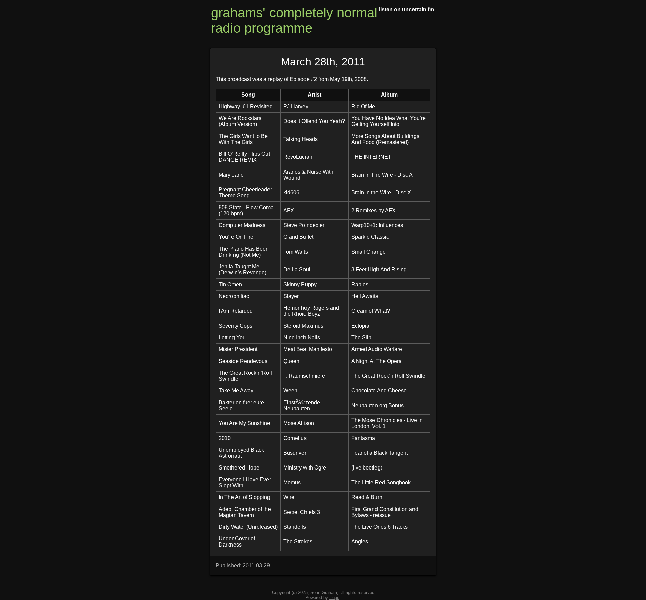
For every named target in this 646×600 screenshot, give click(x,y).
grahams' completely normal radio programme (294, 20)
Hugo (334, 597)
